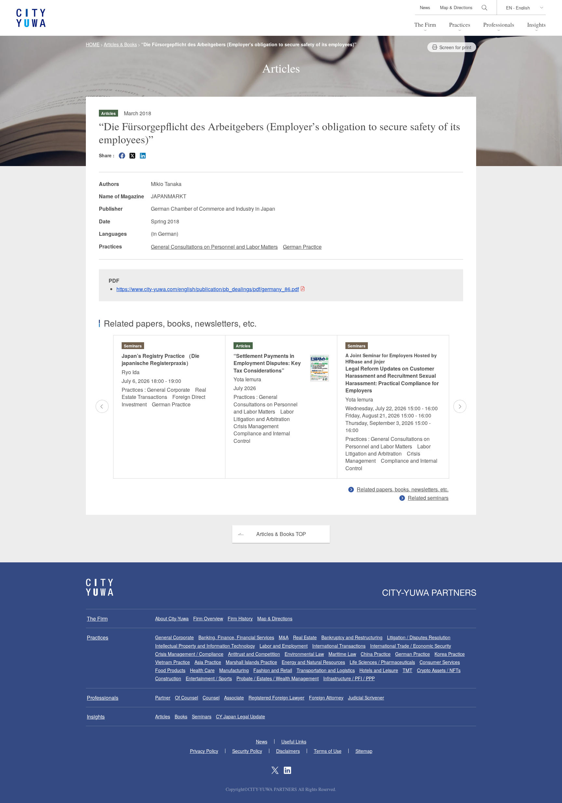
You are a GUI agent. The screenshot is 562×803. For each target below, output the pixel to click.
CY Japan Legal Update (240, 716)
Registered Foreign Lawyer (276, 697)
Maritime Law (342, 654)
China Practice (376, 654)
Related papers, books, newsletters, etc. (402, 489)
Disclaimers (288, 751)
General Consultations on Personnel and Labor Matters (214, 246)
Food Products (170, 670)
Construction (168, 678)
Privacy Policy (204, 751)
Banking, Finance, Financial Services (236, 637)
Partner (162, 697)
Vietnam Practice (172, 662)
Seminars (201, 716)
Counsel (211, 697)
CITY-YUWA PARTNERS (99, 587)
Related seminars (428, 497)
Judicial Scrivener (366, 697)
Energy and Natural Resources (313, 662)
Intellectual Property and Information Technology (205, 645)
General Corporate (174, 637)
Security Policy (247, 751)
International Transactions (339, 645)
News (425, 7)
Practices (459, 24)
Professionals (498, 24)
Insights (536, 24)
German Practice (302, 246)
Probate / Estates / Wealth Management (277, 678)
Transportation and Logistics (326, 670)
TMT (407, 670)
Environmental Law (304, 654)
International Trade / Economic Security (410, 645)
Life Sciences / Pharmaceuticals (382, 662)
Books (181, 716)
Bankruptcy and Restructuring (351, 637)
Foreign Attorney (326, 697)
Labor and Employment (284, 645)
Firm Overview (208, 618)
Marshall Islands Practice (251, 662)
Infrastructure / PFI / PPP (349, 678)
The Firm (425, 24)
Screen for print (455, 47)
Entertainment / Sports (209, 678)
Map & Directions (456, 7)
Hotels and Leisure (378, 670)
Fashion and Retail (272, 670)
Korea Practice (450, 654)
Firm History (240, 618)
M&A (283, 637)
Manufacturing (234, 670)
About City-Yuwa (172, 618)
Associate (234, 697)
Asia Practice (207, 662)
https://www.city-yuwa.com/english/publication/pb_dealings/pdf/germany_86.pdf (207, 289)
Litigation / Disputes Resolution (418, 637)
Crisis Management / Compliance (189, 654)
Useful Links (293, 741)
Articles (162, 716)
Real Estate (305, 637)
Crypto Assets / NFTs (439, 670)
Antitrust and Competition (254, 654)
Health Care (202, 670)
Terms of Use (327, 751)
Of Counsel (186, 697)
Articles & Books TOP (281, 534)
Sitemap (363, 751)
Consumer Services (440, 662)
